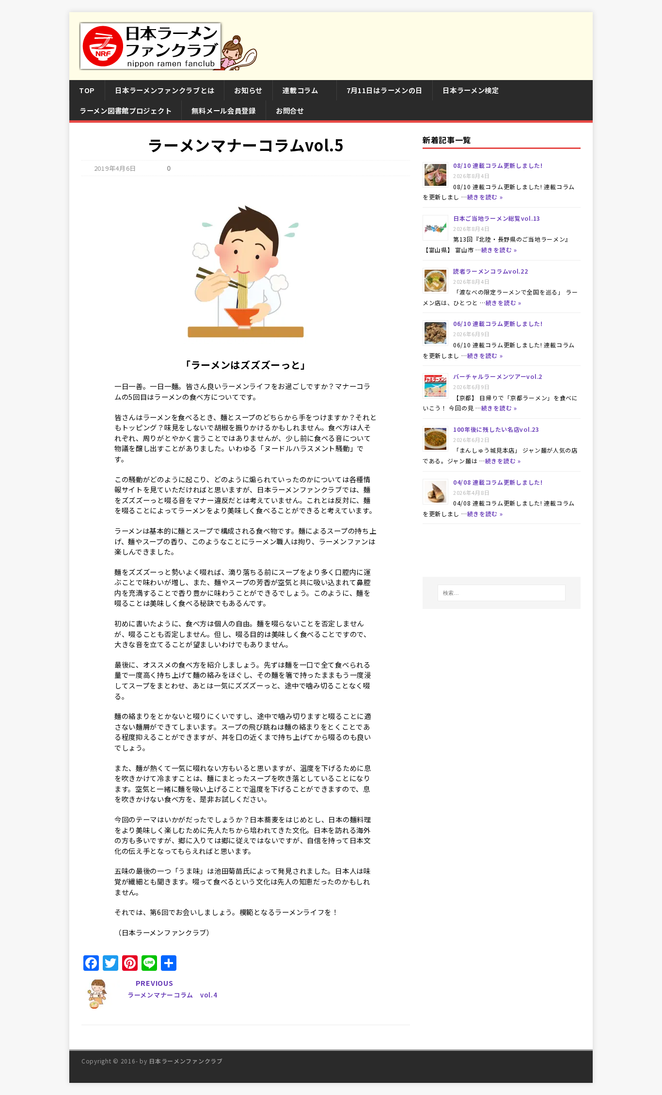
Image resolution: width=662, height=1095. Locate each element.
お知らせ (248, 90)
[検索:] (501, 593)
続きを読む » (485, 197)
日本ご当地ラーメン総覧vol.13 (496, 218)
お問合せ (290, 110)
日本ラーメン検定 (470, 90)
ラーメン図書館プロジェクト (125, 110)
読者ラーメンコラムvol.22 (490, 271)
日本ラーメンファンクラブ (186, 1061)
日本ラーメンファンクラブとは (164, 90)
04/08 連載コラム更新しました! (498, 482)
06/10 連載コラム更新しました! (498, 323)
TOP (87, 90)
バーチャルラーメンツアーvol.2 (497, 376)
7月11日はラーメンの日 (385, 90)
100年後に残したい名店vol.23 (496, 429)
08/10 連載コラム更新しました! (498, 165)
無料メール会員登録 (223, 110)
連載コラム (300, 90)
